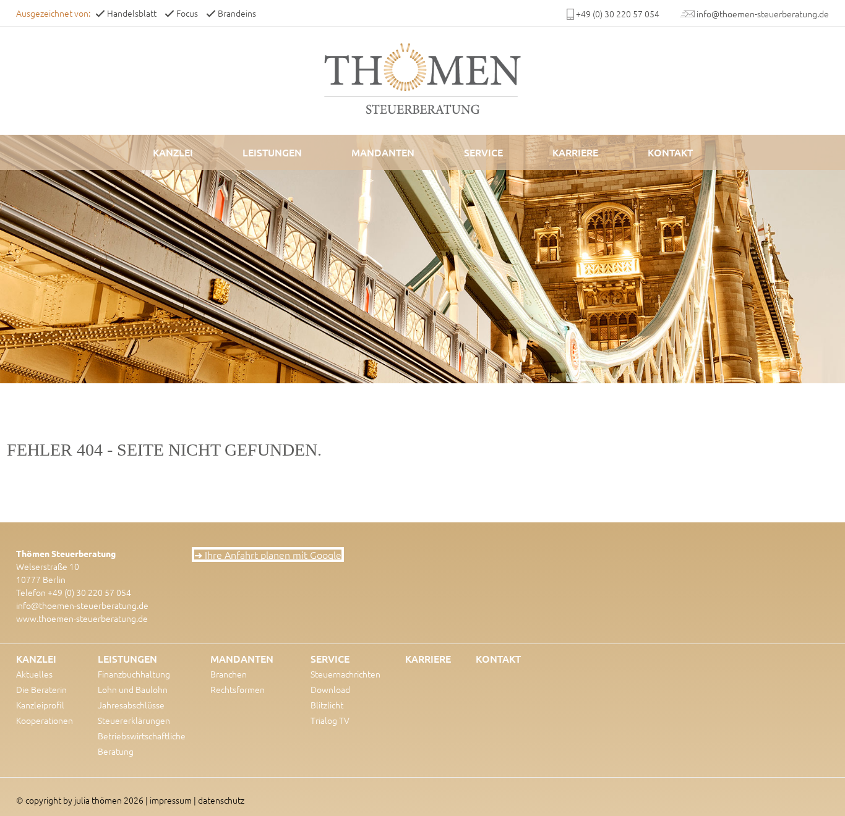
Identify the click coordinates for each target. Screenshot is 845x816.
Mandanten (382, 152)
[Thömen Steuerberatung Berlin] (422, 78)
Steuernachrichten (345, 674)
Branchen (228, 674)
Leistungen (272, 152)
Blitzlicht (327, 705)
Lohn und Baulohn (133, 689)
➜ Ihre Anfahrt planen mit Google (267, 554)
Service (483, 152)
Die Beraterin (41, 689)
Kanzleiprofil (40, 705)
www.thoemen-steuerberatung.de (82, 618)
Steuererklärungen (134, 720)
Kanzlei (173, 152)
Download (330, 689)
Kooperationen (44, 720)
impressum (171, 800)
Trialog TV (330, 720)
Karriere (575, 152)
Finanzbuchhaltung (134, 674)
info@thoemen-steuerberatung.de (82, 605)
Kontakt (670, 152)
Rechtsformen (237, 689)
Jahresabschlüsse (131, 705)
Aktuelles (34, 674)
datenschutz (221, 800)
